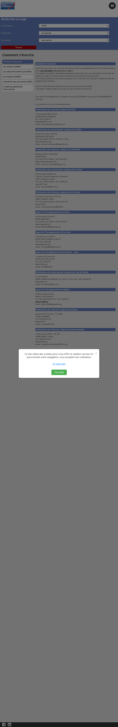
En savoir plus (59, 363)
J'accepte (59, 372)
